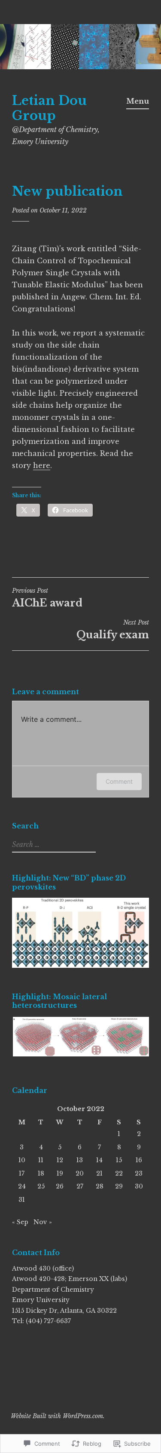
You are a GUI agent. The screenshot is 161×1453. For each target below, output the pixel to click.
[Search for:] (53, 845)
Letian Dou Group (49, 108)
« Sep (20, 1222)
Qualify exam (112, 635)
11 (40, 1160)
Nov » (42, 1222)
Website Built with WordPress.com (57, 1416)
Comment (119, 781)
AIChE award (47, 598)
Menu (137, 101)
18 (41, 1173)
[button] (80, 1037)
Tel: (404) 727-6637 (41, 1321)
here (41, 465)
